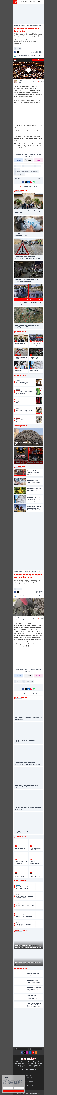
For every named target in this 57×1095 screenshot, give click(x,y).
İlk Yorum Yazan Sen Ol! (29, 187)
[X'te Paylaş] (18, 52)
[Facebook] (22, 1052)
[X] (24, 1052)
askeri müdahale (20, 174)
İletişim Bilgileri (28, 1085)
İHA (21, 618)
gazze (38, 166)
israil (18, 168)
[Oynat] (28, 70)
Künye (28, 1073)
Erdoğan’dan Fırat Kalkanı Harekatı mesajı (29, 1)
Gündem (21, 571)
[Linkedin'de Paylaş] (28, 182)
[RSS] (36, 1052)
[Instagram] (27, 1052)
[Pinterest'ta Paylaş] (31, 182)
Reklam (28, 1075)
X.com (29, 160)
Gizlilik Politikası (28, 1081)
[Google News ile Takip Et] (40, 81)
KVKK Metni (18, 1087)
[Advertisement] (28, 14)
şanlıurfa (19, 588)
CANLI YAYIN (20, 1049)
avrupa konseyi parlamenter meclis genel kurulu (27, 171)
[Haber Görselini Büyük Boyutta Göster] (28, 607)
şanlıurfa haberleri (29, 681)
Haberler (16, 25)
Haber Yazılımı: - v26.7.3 (28, 1093)
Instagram (39, 160)
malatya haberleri (29, 166)
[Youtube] (33, 1052)
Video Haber (22, 25)
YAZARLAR (34, 1049)
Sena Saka (20, 81)
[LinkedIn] (30, 1052)
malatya (19, 48)
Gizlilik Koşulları (28, 1077)
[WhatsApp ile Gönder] (34, 182)
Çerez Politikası (8, 1087)
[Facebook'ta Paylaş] (15, 52)
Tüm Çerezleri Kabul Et (13, 1090)
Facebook (18, 160)
